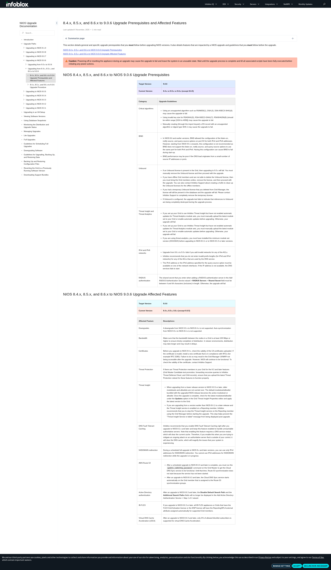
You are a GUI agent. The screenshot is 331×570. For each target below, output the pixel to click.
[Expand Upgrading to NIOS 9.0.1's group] (24, 108)
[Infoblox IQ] (216, 4)
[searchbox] (37, 32)
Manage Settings (281, 566)
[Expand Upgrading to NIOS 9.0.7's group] (24, 56)
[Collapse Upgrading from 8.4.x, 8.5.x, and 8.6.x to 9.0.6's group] (26, 69)
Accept (297, 566)
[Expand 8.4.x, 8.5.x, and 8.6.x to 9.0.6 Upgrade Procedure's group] (28, 85)
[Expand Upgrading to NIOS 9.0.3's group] (24, 100)
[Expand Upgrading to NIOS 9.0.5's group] (24, 91)
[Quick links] (17, 4)
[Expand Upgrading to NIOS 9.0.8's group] (24, 52)
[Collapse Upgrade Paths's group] (22, 44)
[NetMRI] (292, 4)
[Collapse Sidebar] (57, 281)
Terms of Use (318, 557)
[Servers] (258, 4)
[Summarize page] (293, 38)
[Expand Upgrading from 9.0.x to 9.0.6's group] (26, 64)
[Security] (243, 4)
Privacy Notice (264, 557)
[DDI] (228, 4)
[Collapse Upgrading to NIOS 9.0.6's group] (24, 60)
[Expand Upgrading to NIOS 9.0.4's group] (24, 95)
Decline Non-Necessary (316, 566)
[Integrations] (277, 4)
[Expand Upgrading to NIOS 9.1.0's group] (24, 48)
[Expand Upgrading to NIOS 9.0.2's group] (24, 104)
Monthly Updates (305, 4)
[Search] (324, 4)
